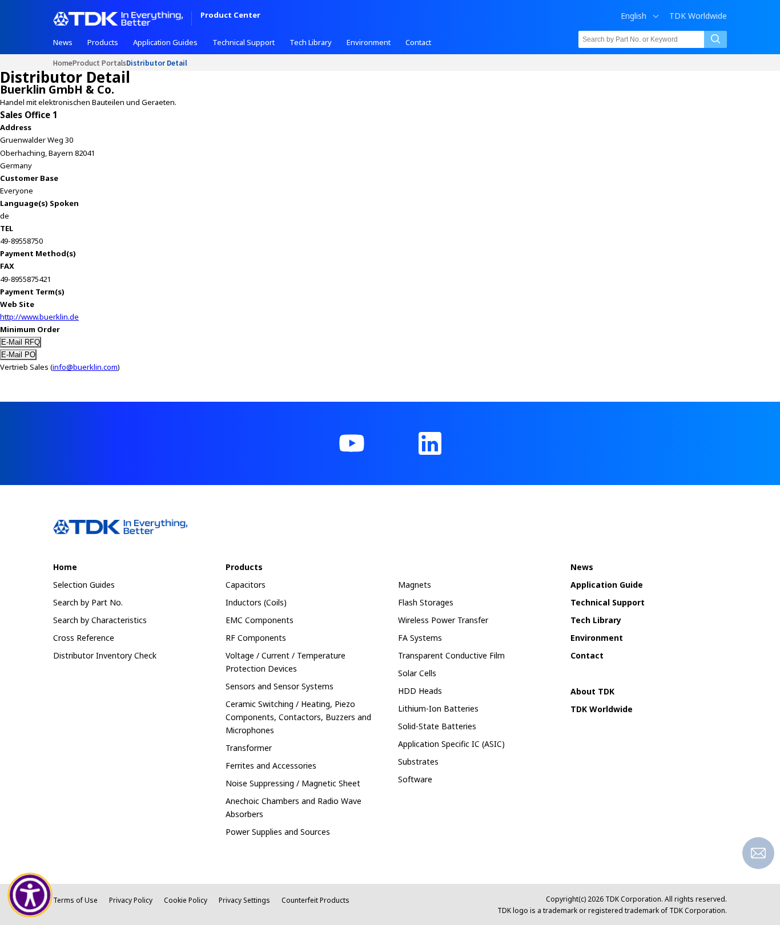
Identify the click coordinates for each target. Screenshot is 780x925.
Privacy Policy (130, 900)
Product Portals (99, 62)
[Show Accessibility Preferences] (30, 895)
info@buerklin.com (85, 367)
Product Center (230, 15)
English (633, 16)
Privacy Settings (244, 900)
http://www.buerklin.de (39, 317)
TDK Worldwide (698, 16)
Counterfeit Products (315, 900)
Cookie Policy (185, 900)
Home (63, 62)
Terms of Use (75, 900)
